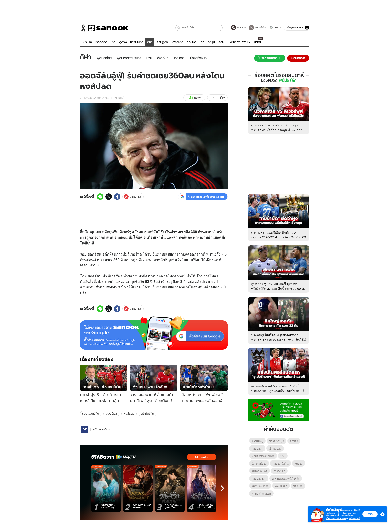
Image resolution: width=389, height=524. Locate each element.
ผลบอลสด (257, 448)
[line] (100, 196)
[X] (108, 196)
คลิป (221, 42)
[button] (179, 27)
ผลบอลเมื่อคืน (281, 463)
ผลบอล (294, 441)
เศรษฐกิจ (162, 42)
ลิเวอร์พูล (111, 414)
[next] (222, 488)
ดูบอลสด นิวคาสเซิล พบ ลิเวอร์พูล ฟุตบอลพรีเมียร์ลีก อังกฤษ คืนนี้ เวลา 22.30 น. (276, 130)
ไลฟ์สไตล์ (177, 42)
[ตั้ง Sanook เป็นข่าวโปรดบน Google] (154, 333)
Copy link (135, 196)
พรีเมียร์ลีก (147, 414)
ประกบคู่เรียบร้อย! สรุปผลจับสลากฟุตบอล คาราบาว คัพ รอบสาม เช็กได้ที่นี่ (278, 340)
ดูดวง (123, 42)
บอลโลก (298, 486)
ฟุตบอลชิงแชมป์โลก (263, 456)
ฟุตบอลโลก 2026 (261, 493)
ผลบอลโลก (281, 486)
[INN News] (84, 429)
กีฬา (149, 42)
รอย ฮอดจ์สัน (90, 414)
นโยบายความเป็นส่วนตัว (336, 518)
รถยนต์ (191, 42)
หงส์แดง (129, 414)
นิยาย (257, 42)
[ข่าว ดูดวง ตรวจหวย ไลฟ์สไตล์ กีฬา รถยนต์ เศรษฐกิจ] (104, 28)
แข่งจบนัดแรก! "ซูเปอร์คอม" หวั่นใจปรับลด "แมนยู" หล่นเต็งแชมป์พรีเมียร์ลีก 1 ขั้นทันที (277, 391)
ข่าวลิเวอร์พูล (276, 441)
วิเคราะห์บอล (259, 463)
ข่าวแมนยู (257, 441)
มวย (282, 456)
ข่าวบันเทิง (136, 42)
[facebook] (117, 196)
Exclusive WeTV (239, 42)
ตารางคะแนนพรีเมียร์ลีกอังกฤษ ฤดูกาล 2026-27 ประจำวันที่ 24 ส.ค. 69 (278, 234)
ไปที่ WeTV (201, 457)
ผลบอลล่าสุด (259, 478)
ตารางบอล (279, 471)
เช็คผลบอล (275, 448)
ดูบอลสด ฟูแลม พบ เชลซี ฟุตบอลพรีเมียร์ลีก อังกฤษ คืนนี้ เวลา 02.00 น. (278, 286)
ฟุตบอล (298, 463)
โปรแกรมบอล (259, 471)
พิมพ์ (121, 98)
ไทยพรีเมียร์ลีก (260, 486)
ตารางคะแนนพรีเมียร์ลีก (286, 478)
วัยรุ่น (211, 42)
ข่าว (113, 42)
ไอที (202, 42)
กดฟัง (197, 97)
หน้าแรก (87, 42)
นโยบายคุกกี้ (354, 518)
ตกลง (370, 514)
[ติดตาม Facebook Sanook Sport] (278, 410)
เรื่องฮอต (101, 42)
